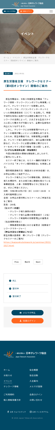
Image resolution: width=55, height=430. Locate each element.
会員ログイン (36, 394)
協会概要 (34, 369)
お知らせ (8, 375)
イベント (8, 380)
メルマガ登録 (36, 386)
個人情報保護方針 (12, 399)
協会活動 (34, 375)
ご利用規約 (9, 394)
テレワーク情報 (11, 386)
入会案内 (34, 380)
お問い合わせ (36, 399)
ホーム (7, 369)
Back (27, 261)
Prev (17, 262)
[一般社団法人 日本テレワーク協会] (27, 4)
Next (38, 262)
